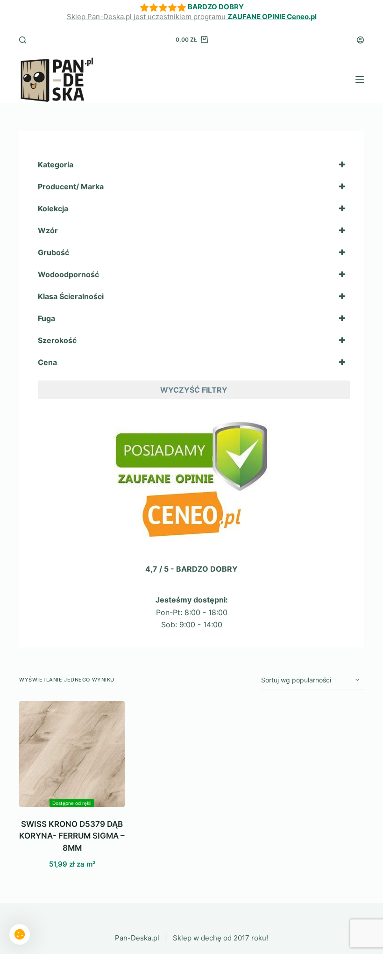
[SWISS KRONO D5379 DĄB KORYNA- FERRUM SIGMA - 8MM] (72, 754)
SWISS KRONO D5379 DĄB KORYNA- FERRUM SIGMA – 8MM (72, 836)
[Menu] (359, 79)
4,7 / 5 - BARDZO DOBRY (191, 569)
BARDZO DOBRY (216, 6)
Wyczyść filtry (193, 390)
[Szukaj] (22, 39)
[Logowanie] (360, 39)
